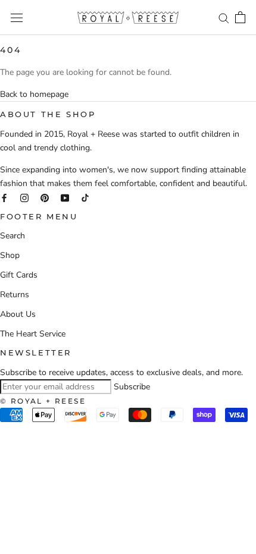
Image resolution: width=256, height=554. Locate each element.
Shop (10, 255)
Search (12, 235)
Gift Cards (19, 275)
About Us (18, 314)
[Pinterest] (44, 197)
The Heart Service (32, 333)
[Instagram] (24, 197)
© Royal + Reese (43, 400)
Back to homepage (34, 94)
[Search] (223, 17)
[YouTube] (65, 197)
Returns (14, 294)
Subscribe (132, 386)
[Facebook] (4, 197)
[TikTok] (85, 197)
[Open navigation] (17, 17)
